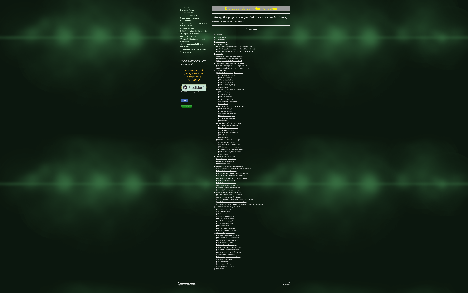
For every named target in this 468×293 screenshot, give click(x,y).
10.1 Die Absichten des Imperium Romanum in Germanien (234, 168)
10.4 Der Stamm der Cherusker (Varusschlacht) (231, 175)
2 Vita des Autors (221, 37)
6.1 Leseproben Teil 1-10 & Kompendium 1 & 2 (230, 56)
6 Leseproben (219, 54)
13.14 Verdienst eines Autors (225, 266)
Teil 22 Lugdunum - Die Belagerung (229, 144)
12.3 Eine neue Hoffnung (224, 214)
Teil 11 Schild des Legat (225, 108)
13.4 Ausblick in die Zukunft (225, 242)
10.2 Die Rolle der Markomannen (226, 171)
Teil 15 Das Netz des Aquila (227, 118)
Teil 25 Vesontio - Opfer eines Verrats (230, 152)
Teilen (185, 101)
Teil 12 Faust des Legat (225, 111)
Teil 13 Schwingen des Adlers (227, 113)
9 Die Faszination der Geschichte (225, 156)
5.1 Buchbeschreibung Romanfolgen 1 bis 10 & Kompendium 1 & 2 (236, 46)
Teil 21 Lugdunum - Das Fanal (227, 142)
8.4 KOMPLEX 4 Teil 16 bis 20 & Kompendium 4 (230, 123)
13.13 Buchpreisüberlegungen (225, 264)
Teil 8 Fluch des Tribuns (225, 97)
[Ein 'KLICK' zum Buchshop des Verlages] (194, 87)
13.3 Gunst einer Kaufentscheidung (227, 240)
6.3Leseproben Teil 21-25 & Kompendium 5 (229, 61)
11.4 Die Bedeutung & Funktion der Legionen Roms (231, 202)
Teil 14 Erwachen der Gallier (227, 116)
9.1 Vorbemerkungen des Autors (226, 159)
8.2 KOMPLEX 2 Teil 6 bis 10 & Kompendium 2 (230, 89)
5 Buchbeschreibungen (222, 44)
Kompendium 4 (223, 137)
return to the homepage (237, 21)
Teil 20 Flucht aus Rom (225, 135)
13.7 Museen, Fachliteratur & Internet (228, 249)
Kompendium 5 (223, 154)
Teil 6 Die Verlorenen (225, 92)
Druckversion (184, 283)
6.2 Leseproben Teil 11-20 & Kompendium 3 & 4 (230, 58)
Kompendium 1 (223, 87)
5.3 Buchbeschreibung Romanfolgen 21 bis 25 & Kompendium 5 (235, 51)
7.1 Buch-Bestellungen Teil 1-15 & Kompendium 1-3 (232, 66)
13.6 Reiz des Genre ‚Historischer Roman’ (229, 247)
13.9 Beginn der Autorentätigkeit (226, 254)
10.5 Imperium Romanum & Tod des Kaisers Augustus (232, 178)
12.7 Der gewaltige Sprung (225, 223)
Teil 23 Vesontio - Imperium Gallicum (230, 147)
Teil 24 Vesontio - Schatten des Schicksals (231, 149)
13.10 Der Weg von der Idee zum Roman (228, 257)
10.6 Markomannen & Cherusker (226, 180)
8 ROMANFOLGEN (221, 70)
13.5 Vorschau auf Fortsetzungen (226, 245)
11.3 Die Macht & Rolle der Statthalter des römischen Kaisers (235, 199)
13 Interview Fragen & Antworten (225, 233)
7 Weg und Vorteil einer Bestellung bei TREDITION (230, 63)
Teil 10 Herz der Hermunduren (228, 101)
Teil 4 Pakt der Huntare (226, 82)
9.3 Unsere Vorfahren (223, 163)
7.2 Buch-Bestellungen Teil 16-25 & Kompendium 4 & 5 (233, 68)
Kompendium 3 (223, 120)
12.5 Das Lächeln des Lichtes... (225, 218)
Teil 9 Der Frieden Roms (226, 99)
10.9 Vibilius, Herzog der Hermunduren (228, 187)
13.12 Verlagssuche (222, 261)
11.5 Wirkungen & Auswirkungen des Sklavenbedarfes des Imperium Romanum (240, 204)
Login (288, 282)
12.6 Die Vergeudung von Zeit (225, 221)
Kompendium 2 (223, 104)
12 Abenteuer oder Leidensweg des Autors (228, 207)
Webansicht (286, 284)
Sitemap (192, 283)
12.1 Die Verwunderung (224, 209)
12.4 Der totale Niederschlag (225, 216)
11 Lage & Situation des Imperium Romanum (228, 192)
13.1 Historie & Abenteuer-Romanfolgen (228, 235)
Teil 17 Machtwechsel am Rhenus (228, 128)
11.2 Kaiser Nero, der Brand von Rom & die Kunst (231, 197)
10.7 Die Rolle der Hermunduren (226, 183)
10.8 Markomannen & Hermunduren (227, 185)
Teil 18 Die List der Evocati (226, 130)
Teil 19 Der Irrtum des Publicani (228, 132)
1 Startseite (219, 34)
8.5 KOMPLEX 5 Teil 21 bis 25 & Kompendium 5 (230, 140)
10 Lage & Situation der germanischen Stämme (229, 166)
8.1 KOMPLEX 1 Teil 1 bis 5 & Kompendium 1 (230, 73)
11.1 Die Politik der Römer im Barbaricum (229, 195)
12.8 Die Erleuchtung (223, 226)
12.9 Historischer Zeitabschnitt (226, 228)
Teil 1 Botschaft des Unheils (227, 75)
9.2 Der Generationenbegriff (225, 161)
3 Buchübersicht (220, 39)
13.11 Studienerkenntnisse (224, 259)
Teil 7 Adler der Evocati (225, 94)
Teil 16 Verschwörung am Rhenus (228, 125)
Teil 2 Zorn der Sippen (225, 78)
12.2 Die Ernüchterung (223, 211)
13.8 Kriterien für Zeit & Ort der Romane (229, 252)
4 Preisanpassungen (221, 42)
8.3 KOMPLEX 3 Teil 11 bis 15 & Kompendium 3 (230, 106)
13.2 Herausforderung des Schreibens (228, 237)
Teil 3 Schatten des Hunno (226, 80)
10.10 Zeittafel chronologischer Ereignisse (229, 190)
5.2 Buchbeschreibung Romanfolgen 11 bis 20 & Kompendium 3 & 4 (236, 49)
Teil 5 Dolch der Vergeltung (227, 85)
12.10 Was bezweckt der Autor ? (226, 230)
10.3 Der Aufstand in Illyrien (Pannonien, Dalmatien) (232, 173)
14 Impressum (220, 269)
